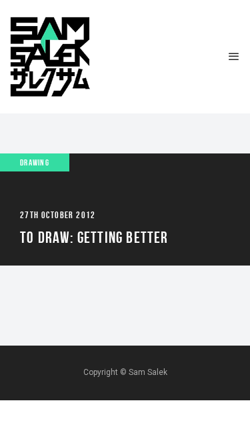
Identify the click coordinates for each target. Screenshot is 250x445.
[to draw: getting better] (125, 209)
